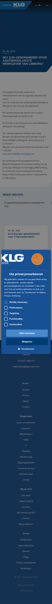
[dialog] (26, 302)
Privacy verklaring (12, 296)
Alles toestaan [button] (27, 333)
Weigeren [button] (27, 341)
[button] (26, 349)
